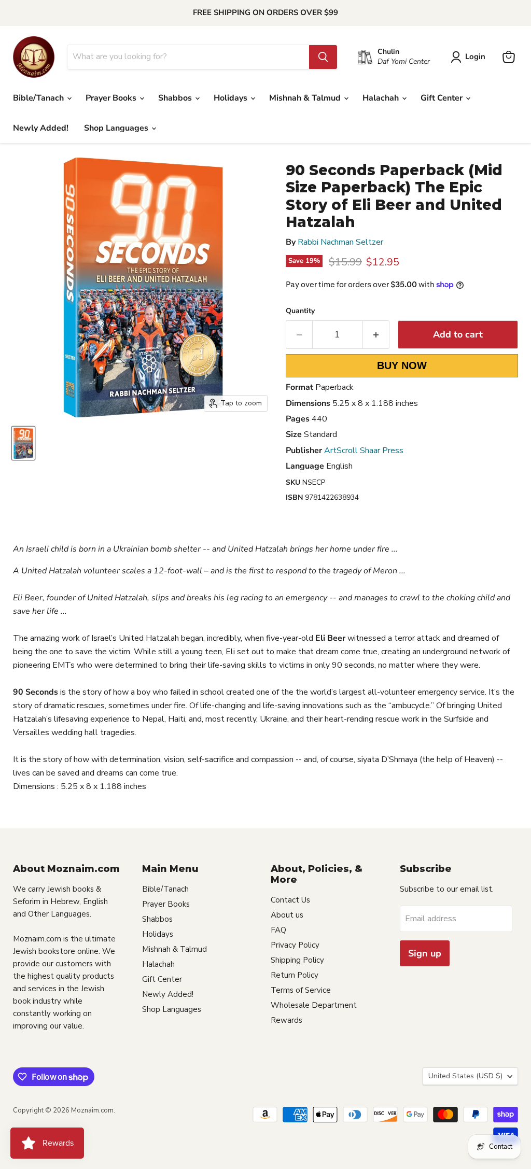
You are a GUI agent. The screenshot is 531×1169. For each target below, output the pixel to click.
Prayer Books (112, 98)
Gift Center (443, 98)
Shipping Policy (297, 960)
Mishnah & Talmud (306, 98)
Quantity (300, 311)
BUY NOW (402, 365)
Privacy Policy (295, 945)
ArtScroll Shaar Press (363, 450)
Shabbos (176, 98)
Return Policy (294, 975)
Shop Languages (117, 128)
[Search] (323, 57)
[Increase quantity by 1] (376, 334)
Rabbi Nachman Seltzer (340, 242)
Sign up (424, 953)
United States (465, 1076)
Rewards (286, 1020)
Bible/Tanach (39, 98)
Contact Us (290, 900)
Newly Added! (40, 128)
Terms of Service (301, 990)
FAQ (278, 930)
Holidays (231, 98)
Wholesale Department (314, 1005)
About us (287, 915)
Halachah (381, 98)
